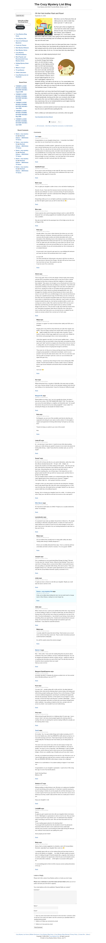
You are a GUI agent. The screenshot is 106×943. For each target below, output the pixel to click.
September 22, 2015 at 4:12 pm (42, 321)
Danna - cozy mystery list (44, 591)
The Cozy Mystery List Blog (52, 4)
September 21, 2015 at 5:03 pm (41, 381)
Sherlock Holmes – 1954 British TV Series (22, 137)
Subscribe (20, 27)
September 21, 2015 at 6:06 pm (41, 518)
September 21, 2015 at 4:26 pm (41, 168)
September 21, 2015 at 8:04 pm (41, 608)
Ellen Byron (38, 503)
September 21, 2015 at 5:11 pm (41, 397)
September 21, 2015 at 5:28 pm (41, 442)
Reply (36, 161)
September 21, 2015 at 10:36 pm (41, 687)
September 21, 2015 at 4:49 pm (41, 211)
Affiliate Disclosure (34, 934)
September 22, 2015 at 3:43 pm (42, 593)
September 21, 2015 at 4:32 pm (41, 184)
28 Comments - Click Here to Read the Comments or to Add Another (55, 125)
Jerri (36, 136)
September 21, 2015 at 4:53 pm (41, 275)
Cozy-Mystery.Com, (54, 936)
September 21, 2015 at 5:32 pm (41, 460)
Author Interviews (21, 72)
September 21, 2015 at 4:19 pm (41, 138)
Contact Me (82, 934)
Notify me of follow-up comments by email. (47, 921)
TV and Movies (20, 70)
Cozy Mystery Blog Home (46, 934)
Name (36, 905)
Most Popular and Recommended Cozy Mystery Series (22, 59)
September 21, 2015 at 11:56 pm (41, 732)
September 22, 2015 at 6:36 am (41, 785)
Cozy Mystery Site (21, 38)
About (87, 934)
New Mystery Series (21, 50)
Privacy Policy (73, 934)
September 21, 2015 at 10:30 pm (41, 673)
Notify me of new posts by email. (44, 924)
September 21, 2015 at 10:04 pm (41, 651)
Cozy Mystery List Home (22, 934)
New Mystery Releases (22, 47)
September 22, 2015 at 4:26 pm (41, 844)
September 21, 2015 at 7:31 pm (41, 579)
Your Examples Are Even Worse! (44, 117)
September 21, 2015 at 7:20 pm (41, 558)
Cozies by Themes (21, 45)
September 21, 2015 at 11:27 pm (41, 714)
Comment (37, 889)
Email (35, 910)
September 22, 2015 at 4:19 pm (42, 631)
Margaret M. (38, 395)
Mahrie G (38, 650)
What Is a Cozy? (20, 67)
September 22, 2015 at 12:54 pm (41, 810)
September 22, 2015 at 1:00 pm (42, 416)
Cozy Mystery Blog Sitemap (62, 934)
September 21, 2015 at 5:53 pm (41, 504)
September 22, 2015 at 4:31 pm (42, 537)
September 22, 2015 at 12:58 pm (43, 231)
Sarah (37, 730)
